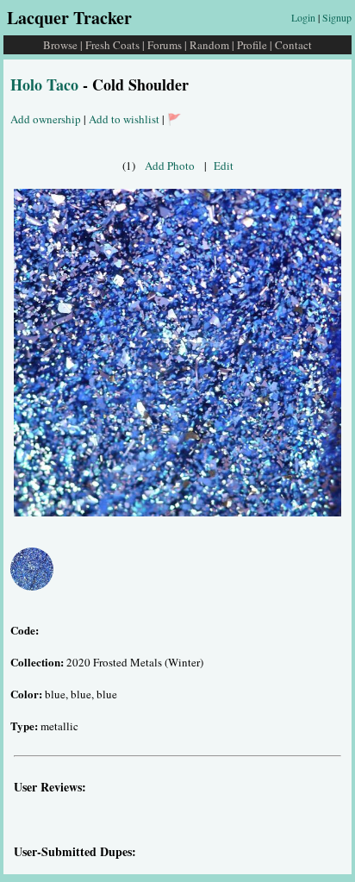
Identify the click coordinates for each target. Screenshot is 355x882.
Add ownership (45, 119)
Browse (60, 45)
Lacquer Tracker (69, 17)
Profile (252, 45)
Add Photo (170, 165)
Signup (337, 17)
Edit (224, 165)
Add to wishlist (124, 119)
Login (303, 17)
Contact (293, 45)
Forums (164, 45)
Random (209, 45)
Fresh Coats (112, 45)
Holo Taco (44, 84)
